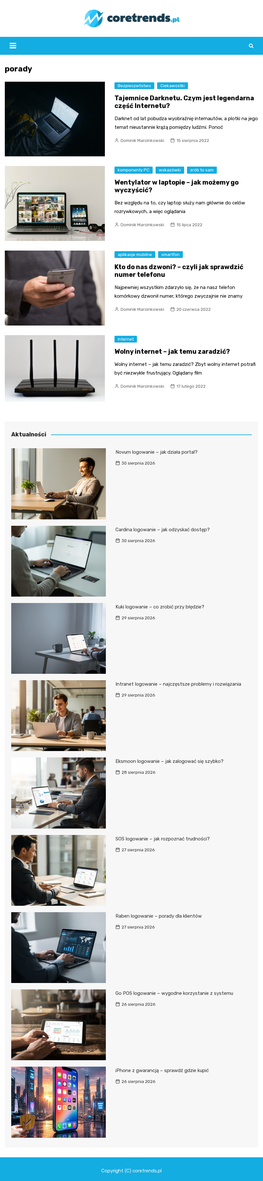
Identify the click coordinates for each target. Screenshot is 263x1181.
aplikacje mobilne (135, 254)
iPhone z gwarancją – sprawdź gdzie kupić (162, 1070)
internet (126, 339)
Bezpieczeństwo (134, 85)
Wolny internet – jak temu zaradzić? (172, 351)
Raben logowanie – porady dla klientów (158, 916)
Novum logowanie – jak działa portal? (156, 452)
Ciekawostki (172, 85)
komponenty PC (133, 170)
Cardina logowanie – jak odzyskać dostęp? (162, 530)
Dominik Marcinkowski (142, 140)
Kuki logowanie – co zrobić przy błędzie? (159, 607)
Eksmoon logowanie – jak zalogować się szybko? (169, 761)
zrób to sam (202, 170)
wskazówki (170, 170)
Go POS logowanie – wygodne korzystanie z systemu (174, 993)
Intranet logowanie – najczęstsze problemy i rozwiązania (178, 684)
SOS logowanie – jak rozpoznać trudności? (162, 839)
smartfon (170, 254)
